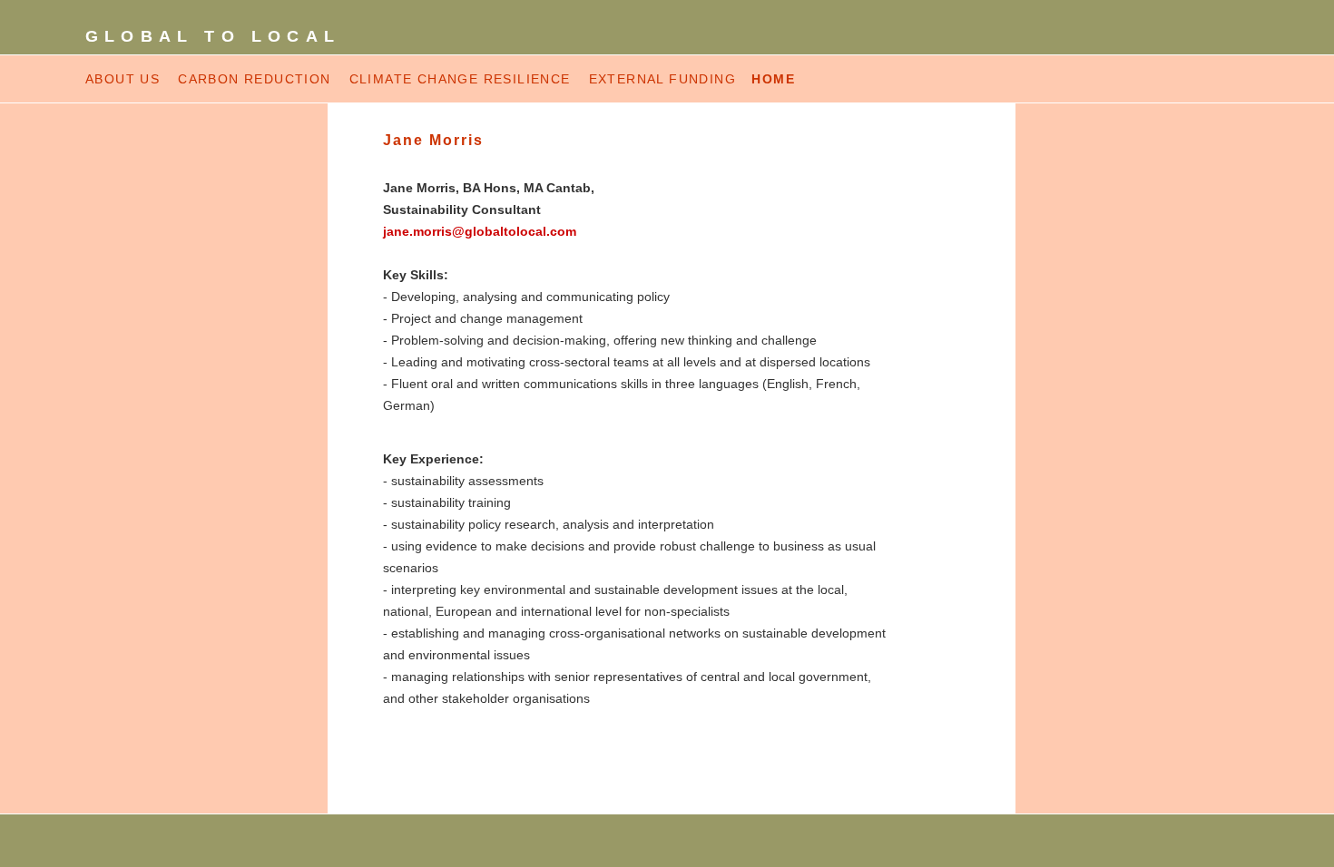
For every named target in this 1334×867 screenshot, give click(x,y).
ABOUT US (122, 79)
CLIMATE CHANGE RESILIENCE (460, 79)
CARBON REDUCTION (254, 79)
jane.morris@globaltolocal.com (479, 231)
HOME (773, 79)
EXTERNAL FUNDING (665, 79)
